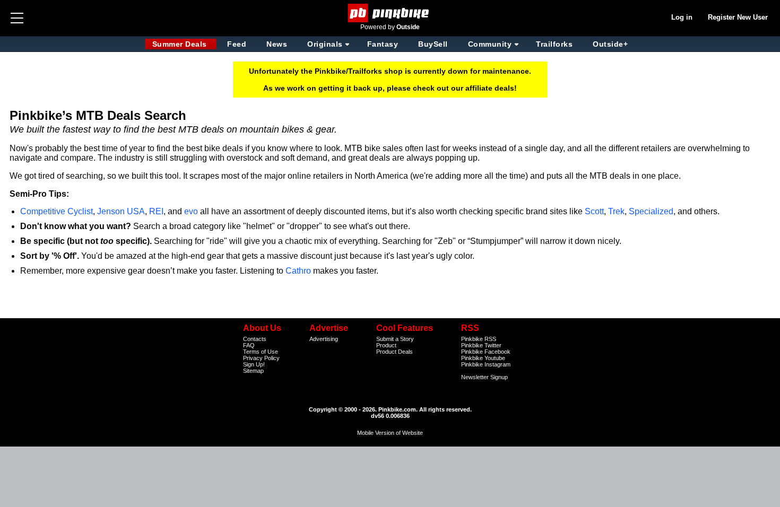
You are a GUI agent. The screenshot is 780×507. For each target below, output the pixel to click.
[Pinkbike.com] (390, 13)
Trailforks (554, 44)
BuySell (433, 44)
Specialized (651, 211)
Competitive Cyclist (56, 211)
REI (156, 211)
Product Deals (394, 351)
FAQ (249, 345)
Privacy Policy (261, 358)
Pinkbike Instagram (485, 364)
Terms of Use (260, 351)
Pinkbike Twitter (481, 345)
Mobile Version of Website (390, 433)
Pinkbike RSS (478, 339)
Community (490, 44)
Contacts (254, 339)
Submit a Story (395, 339)
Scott (594, 211)
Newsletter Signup (484, 377)
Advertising (323, 339)
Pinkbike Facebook (485, 351)
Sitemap (253, 371)
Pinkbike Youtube (483, 358)
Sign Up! (254, 364)
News (276, 44)
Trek (616, 211)
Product (386, 345)
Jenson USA (121, 211)
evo (191, 211)
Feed (236, 44)
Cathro (298, 270)
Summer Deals (181, 44)
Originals (325, 44)
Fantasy (382, 44)
